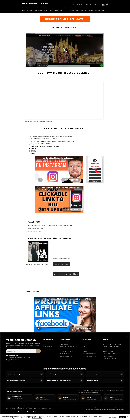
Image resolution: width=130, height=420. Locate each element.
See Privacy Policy (37, 418)
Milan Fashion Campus (35, 231)
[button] (41, 10)
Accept (122, 417)
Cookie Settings (112, 417)
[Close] (128, 417)
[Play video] (65, 50)
